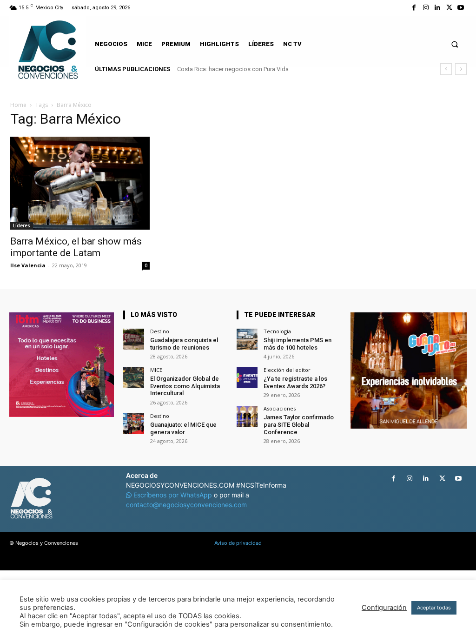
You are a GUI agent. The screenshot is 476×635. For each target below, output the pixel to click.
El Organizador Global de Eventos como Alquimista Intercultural (185, 386)
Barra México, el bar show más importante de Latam (76, 247)
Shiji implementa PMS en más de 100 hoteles (297, 344)
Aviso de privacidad (238, 543)
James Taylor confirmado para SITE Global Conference (299, 424)
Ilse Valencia (28, 265)
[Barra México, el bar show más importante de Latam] (80, 183)
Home (18, 105)
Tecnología (277, 331)
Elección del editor (287, 369)
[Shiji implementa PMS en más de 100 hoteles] (247, 339)
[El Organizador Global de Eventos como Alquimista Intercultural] (133, 377)
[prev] (446, 69)
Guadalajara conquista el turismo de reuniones (184, 344)
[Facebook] (414, 7)
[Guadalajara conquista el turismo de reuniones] (133, 339)
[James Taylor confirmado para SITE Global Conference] (247, 416)
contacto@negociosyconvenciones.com (186, 505)
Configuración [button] (384, 607)
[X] (449, 7)
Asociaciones (280, 408)
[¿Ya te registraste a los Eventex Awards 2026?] (247, 377)
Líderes (21, 225)
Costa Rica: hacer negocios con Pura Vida (233, 69)
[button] (455, 44)
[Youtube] (461, 7)
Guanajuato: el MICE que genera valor (183, 428)
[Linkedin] (437, 7)
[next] (461, 69)
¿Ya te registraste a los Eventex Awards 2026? (295, 382)
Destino (159, 331)
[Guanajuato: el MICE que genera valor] (133, 423)
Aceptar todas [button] (434, 607)
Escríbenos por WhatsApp (173, 495)
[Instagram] (425, 7)
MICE (156, 369)
